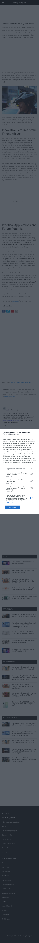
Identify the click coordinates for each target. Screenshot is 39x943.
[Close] (35, 433)
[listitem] (19, 468)
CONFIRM (12, 507)
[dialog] (19, 471)
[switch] (31, 474)
